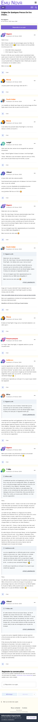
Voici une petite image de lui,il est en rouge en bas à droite (18, 295)
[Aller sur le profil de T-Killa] (3, 470)
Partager (10, 694)
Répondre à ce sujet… (12, 684)
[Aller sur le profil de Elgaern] (3, 35)
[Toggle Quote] (4, 254)
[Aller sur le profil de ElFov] (3, 396)
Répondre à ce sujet (19, 27)
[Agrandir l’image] (14, 45)
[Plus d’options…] (35, 35)
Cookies (24, 708)
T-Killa (8, 469)
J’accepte (32, 717)
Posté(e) (14, 36)
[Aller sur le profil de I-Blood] (3, 173)
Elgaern (6, 19)
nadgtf (8, 142)
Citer (7, 72)
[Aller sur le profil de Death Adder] (3, 100)
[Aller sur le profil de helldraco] (3, 361)
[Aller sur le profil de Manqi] (3, 81)
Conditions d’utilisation (7, 719)
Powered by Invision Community (19, 712)
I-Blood (8, 172)
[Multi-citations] (2, 72)
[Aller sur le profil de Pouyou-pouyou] (3, 340)
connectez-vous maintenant (24, 675)
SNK (16, 21)
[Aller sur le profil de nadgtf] (3, 143)
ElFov (8, 394)
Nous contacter (15, 708)
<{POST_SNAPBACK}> (29, 282)
